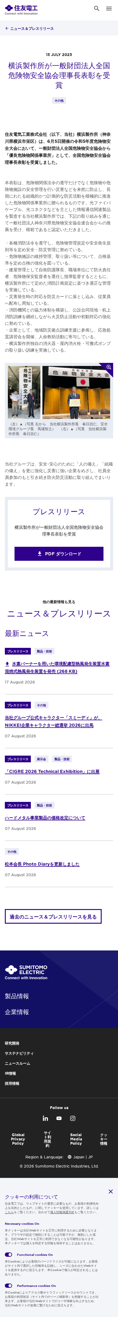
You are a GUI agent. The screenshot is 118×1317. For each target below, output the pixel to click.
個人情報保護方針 (62, 1212)
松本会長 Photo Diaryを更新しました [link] (42, 863)
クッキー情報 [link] (103, 1139)
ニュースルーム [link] (17, 1063)
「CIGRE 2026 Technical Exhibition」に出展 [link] (52, 771)
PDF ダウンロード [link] (63, 553)
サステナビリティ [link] (19, 1053)
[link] (21, 8)
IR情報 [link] (10, 1073)
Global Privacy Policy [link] (18, 1139)
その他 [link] (59, 100)
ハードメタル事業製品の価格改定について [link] (45, 817)
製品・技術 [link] (44, 651)
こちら (9, 1212)
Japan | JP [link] (83, 1157)
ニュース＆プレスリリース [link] (32, 28)
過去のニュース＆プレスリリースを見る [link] (53, 916)
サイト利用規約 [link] (47, 1138)
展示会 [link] (41, 759)
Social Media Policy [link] (76, 1139)
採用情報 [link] (12, 1083)
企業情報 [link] (17, 1011)
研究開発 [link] (12, 1043)
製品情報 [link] (17, 995)
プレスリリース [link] (17, 651)
